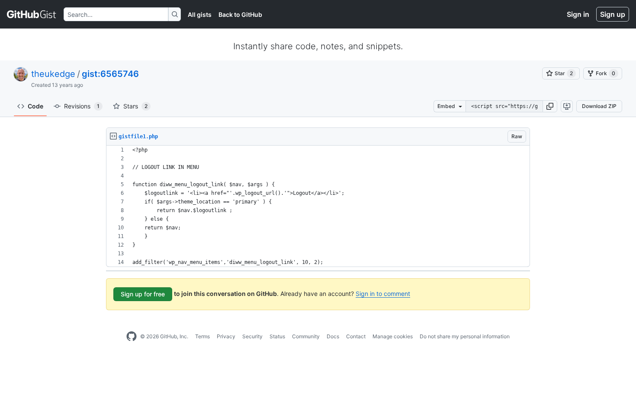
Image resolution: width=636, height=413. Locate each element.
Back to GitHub (240, 14)
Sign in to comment (383, 293)
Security (252, 336)
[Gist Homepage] (32, 14)
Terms (202, 336)
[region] (318, 206)
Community (306, 336)
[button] (550, 106)
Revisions (82, 106)
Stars (135, 106)
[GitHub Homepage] (131, 336)
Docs (333, 336)
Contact (356, 336)
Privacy (226, 336)
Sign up (612, 14)
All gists (200, 14)
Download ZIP (599, 106)
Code (35, 106)
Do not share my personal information (465, 336)
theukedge (53, 74)
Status (277, 336)
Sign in (578, 14)
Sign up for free (143, 294)
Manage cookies (393, 336)
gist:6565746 (110, 74)
